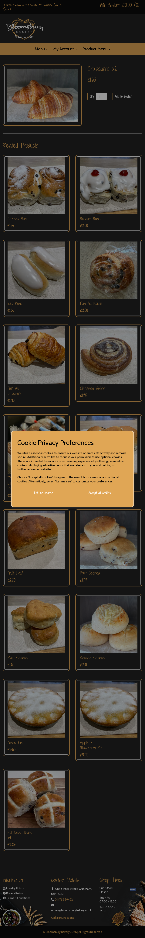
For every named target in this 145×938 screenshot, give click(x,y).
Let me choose (43, 493)
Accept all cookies (100, 493)
